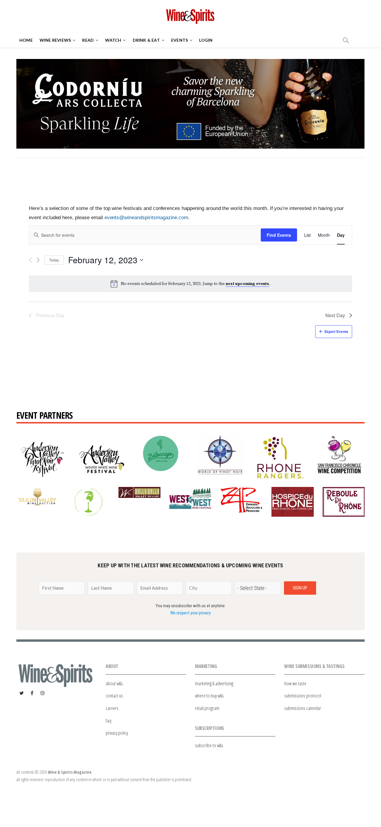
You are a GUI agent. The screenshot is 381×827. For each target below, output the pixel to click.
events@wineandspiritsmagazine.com (146, 217)
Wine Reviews (55, 40)
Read (88, 40)
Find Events (279, 235)
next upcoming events (247, 283)
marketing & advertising (214, 683)
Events (179, 40)
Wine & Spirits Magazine (69, 772)
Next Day (335, 315)
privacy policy (117, 732)
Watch (113, 40)
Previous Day (50, 315)
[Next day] (38, 260)
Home (26, 40)
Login (206, 40)
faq (108, 720)
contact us (114, 695)
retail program (207, 708)
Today (54, 259)
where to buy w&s (209, 695)
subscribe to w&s (209, 745)
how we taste (295, 683)
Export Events (336, 331)
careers (112, 708)
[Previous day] (30, 260)
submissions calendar (302, 708)
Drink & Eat (146, 40)
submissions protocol (302, 695)
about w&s (114, 683)
